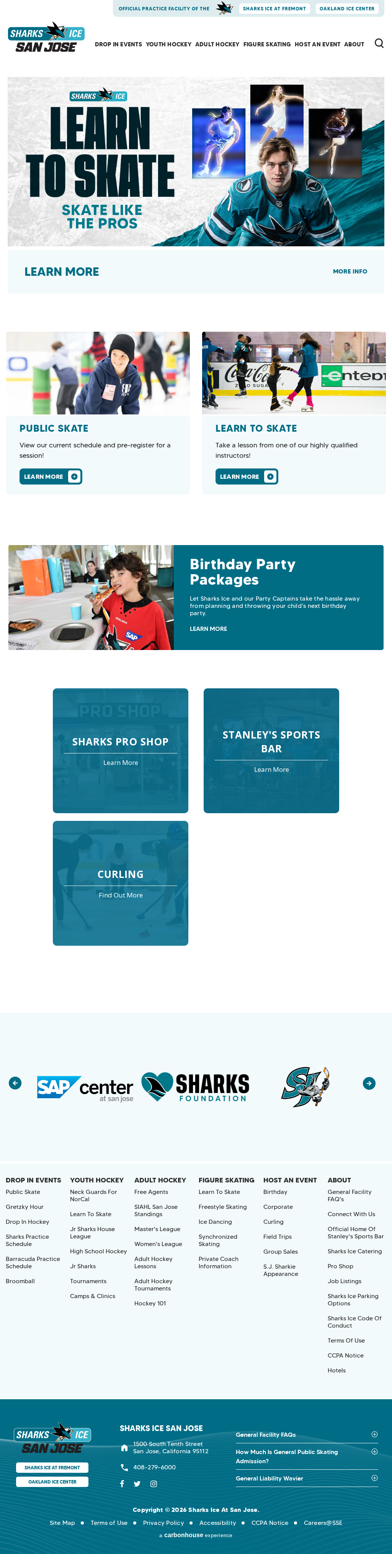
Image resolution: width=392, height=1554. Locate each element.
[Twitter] (137, 1484)
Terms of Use (346, 1340)
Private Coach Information (218, 1262)
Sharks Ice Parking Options (353, 1299)
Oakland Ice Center (347, 8)
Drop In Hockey (27, 1221)
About (354, 44)
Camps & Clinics (92, 1296)
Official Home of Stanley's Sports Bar (356, 1232)
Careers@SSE (323, 1522)
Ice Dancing (215, 1221)
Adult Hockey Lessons (153, 1262)
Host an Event (317, 44)
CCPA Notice (346, 1355)
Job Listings (344, 1281)
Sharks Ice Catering (355, 1251)
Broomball (20, 1281)
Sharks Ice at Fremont (275, 8)
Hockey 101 (150, 1303)
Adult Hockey (217, 44)
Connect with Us (351, 1214)
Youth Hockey (168, 44)
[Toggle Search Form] (379, 43)
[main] (196, 506)
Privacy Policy (163, 1522)
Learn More (61, 271)
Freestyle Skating (223, 1206)
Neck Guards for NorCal (93, 1195)
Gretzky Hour (25, 1206)
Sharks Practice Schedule (27, 1240)
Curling (273, 1221)
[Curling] (120, 883)
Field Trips (277, 1236)
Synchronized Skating (218, 1240)
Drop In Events (118, 44)
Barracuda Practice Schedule (33, 1262)
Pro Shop (340, 1266)
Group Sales (280, 1251)
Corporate (278, 1206)
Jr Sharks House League (92, 1232)
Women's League (158, 1244)
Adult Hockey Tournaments (153, 1284)
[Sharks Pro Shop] (120, 750)
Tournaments (88, 1281)
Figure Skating (267, 44)
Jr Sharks (83, 1266)
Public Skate (23, 1191)
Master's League (157, 1229)
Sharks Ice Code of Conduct (355, 1322)
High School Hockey (98, 1251)
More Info (350, 271)
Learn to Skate (90, 1214)
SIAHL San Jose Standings (156, 1210)
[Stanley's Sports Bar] (271, 750)
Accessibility (217, 1522)
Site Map (62, 1522)
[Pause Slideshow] (351, 1027)
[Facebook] (122, 1484)
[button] (19, 1087)
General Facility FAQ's (350, 1195)
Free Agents (151, 1191)
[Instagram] (153, 1484)
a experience (195, 1535)
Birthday (275, 1191)
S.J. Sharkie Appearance (280, 1270)
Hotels (337, 1370)
